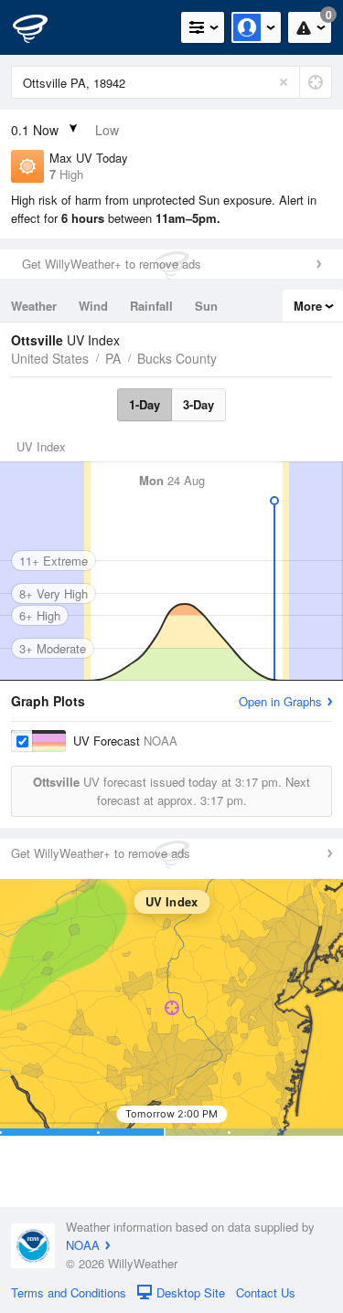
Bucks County (177, 358)
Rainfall (151, 305)
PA (113, 358)
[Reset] (283, 82)
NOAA (83, 1245)
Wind (93, 305)
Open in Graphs (280, 701)
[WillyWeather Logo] (41, 27)
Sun (206, 305)
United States (50, 358)
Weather (34, 305)
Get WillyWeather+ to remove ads (111, 263)
